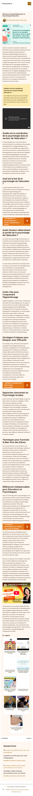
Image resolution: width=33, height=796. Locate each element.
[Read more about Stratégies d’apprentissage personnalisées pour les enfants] (16, 767)
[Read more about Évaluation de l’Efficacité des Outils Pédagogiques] (16, 751)
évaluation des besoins (10, 760)
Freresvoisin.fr (7, 3)
